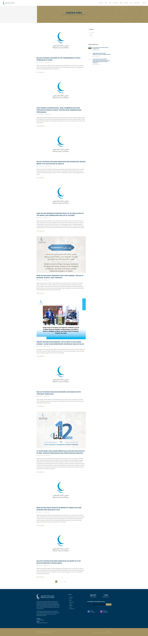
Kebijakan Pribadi (48, 632)
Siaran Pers (49, 62)
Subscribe (108, 604)
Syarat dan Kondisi (40, 632)
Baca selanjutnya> (41, 72)
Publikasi (71, 605)
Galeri (70, 603)
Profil (70, 607)
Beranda (71, 597)
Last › (65, 581)
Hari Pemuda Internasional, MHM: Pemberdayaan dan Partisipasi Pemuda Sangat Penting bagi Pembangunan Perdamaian (59, 110)
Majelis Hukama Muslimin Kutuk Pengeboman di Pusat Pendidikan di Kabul (102, 54)
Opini (91, 34)
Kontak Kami (71, 608)
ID (145, 2)
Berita (91, 35)
